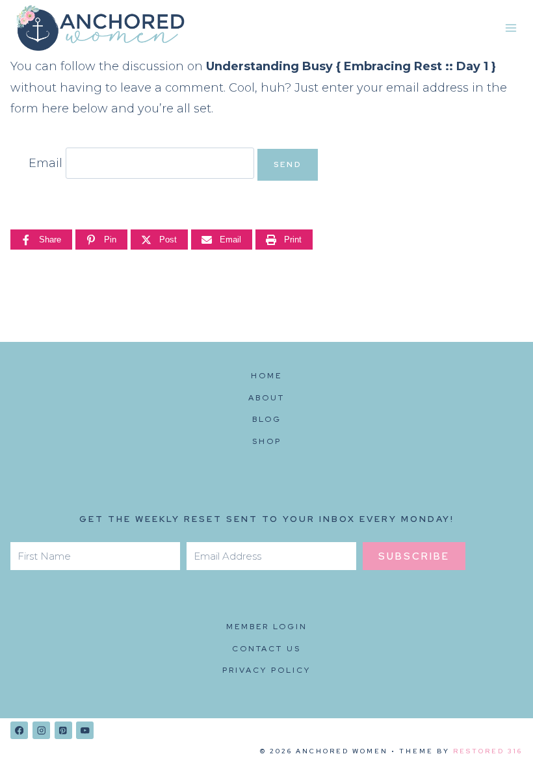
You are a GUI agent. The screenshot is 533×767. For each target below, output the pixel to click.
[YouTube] (85, 730)
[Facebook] (19, 730)
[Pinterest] (63, 730)
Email (45, 163)
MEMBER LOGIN (266, 626)
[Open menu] (511, 28)
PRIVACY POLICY (266, 670)
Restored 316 (488, 751)
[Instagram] (41, 730)
